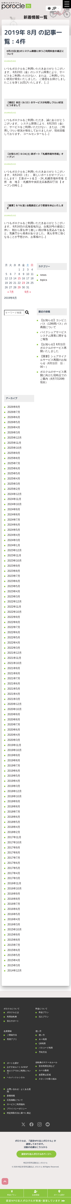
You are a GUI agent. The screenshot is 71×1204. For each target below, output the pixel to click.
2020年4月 (13, 734)
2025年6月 (13, 468)
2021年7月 (13, 678)
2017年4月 (13, 873)
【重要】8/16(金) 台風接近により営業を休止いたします (35, 207)
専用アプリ (12, 1039)
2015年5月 (13, 955)
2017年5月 (13, 868)
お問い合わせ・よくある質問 (19, 1090)
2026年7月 (13, 412)
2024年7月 (13, 519)
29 (19, 287)
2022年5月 (13, 637)
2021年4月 (13, 693)
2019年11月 (14, 745)
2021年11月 (14, 657)
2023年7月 (13, 575)
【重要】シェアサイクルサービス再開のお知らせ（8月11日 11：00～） (53, 361)
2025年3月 (13, 483)
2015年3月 (13, 965)
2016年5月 (13, 914)
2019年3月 (13, 786)
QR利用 (42, 1043)
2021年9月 (13, 668)
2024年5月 (13, 529)
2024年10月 (14, 504)
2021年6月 (13, 683)
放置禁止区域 (45, 1075)
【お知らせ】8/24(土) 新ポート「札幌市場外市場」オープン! (35, 155)
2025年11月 (14, 442)
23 (23, 282)
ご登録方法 (12, 1035)
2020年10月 (14, 709)
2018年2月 (13, 832)
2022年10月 (14, 611)
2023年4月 (13, 591)
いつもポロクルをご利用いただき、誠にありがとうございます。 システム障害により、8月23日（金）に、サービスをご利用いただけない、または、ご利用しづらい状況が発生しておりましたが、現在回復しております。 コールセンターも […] (34, 127)
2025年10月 (14, 447)
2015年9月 (13, 934)
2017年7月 (13, 857)
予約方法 (43, 1052)
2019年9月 (13, 755)
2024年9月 (13, 509)
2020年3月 (13, 740)
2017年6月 (13, 862)
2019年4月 (13, 780)
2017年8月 (13, 852)
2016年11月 (14, 883)
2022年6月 (13, 632)
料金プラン (44, 1012)
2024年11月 (14, 499)
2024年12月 (14, 494)
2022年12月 (14, 601)
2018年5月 (13, 822)
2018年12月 (14, 791)
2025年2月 (13, 488)
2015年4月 (13, 960)
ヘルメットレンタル (16, 1077)
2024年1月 (13, 545)
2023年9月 (13, 565)
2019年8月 (13, 760)
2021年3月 (13, 699)
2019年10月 (14, 750)
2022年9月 (13, 617)
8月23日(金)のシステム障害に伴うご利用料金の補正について (35, 52)
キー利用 (43, 1039)
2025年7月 (13, 463)
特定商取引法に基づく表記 (19, 1113)
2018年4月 (13, 827)
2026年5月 (13, 422)
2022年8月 (13, 622)
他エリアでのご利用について (19, 1072)
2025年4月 (13, 478)
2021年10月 (14, 663)
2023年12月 (14, 550)
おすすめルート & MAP (17, 1067)
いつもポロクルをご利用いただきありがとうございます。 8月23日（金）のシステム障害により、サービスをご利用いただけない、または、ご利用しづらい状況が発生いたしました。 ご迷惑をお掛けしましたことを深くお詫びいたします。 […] (35, 75)
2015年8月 (13, 939)
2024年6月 (13, 524)
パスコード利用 (46, 1048)
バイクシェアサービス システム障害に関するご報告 (53, 336)
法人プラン (44, 1017)
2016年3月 (13, 924)
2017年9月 (13, 847)
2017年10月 (14, 842)
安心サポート (13, 1021)
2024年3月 (13, 540)
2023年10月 (14, 560)
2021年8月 (13, 673)
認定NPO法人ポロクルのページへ (36, 1154)
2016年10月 (14, 888)
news (43, 275)
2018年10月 (14, 796)
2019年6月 (13, 770)
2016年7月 (13, 903)
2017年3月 (13, 878)
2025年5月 (13, 473)
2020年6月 (13, 729)
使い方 (42, 1035)
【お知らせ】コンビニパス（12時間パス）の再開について (53, 324)
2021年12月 (14, 652)
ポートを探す (13, 1063)
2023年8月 (13, 570)
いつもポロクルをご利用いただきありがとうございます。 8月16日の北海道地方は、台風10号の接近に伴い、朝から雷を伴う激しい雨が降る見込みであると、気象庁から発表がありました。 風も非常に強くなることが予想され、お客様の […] (35, 230)
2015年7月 (13, 944)
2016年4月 (13, 919)
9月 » (28, 291)
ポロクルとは (13, 1012)
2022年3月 (13, 647)
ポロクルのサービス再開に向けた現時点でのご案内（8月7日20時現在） (53, 376)
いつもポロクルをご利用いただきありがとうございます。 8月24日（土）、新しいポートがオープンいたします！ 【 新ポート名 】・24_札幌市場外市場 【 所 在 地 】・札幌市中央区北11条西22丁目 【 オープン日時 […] (35, 178)
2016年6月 (13, 909)
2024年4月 (13, 535)
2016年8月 (13, 898)
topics (43, 279)
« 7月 (10, 291)
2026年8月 (13, 406)
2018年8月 (13, 806)
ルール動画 (44, 1070)
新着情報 (11, 1096)
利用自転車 (12, 1017)
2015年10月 (14, 929)
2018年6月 (13, 816)
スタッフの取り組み (48, 1079)
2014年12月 (14, 970)
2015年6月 (13, 950)
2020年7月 (13, 724)
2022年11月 (14, 606)
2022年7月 (13, 627)
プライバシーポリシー (17, 1109)
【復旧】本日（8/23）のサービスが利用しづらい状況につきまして (35, 104)
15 (19, 278)
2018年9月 (13, 801)
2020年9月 (13, 714)
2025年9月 (13, 453)
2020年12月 (14, 704)
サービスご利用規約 (16, 1104)
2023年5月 (13, 586)
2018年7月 (13, 811)
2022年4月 (13, 642)
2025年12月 (14, 437)
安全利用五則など (47, 1066)
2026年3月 (13, 432)
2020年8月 (13, 719)
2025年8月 (13, 458)
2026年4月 (13, 427)
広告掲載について (15, 1100)
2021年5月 (13, 688)
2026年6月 (13, 417)
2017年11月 (14, 837)
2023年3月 (13, 596)
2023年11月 (14, 555)
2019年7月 (13, 765)
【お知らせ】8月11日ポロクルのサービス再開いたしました (53, 348)
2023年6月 (13, 581)
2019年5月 (13, 775)
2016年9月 (13, 893)
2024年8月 (13, 514)
